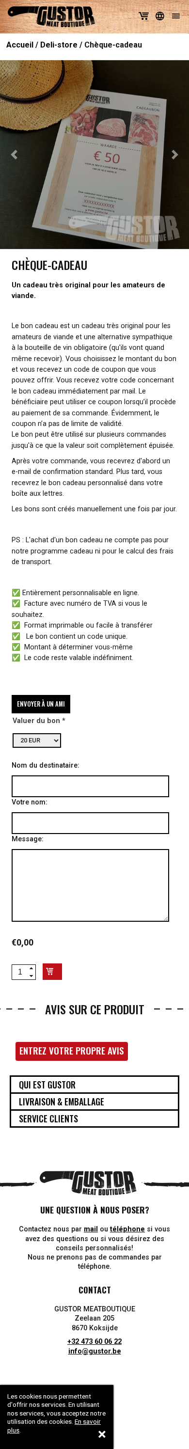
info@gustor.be (94, 1351)
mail (91, 1229)
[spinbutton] (20, 972)
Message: (28, 839)
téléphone (127, 1229)
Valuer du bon (36, 721)
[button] (14, 154)
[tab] (94, 1084)
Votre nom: (29, 802)
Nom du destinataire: (45, 765)
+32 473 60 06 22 (94, 1342)
